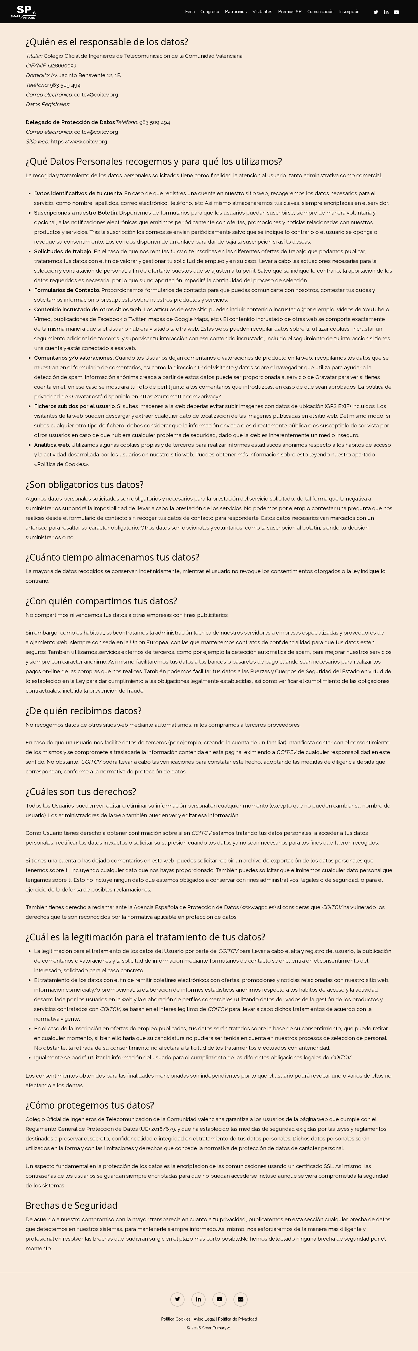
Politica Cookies (176, 1319)
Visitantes (262, 11)
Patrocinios (236, 11)
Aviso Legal (204, 1319)
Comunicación (320, 11)
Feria (190, 11)
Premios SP (290, 11)
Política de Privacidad (237, 1319)
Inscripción (349, 11)
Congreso (209, 11)
